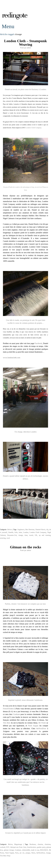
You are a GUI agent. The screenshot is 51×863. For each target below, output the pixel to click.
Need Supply (33, 726)
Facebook (38, 343)
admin (29, 48)
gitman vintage (9, 850)
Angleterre (20, 529)
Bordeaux (33, 844)
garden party (41, 847)
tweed (31, 535)
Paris (17, 853)
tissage (21, 535)
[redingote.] (15, 19)
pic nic (22, 853)
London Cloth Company (33, 128)
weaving (3, 538)
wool (8, 538)
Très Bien (7, 723)
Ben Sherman (29, 529)
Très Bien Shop (5, 856)
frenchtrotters (31, 847)
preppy (28, 853)
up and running (45, 535)
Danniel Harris (40, 529)
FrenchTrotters (8, 709)
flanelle (10, 532)
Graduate (16, 714)
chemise (40, 844)
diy (47, 529)
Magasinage (18, 844)
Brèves (9, 529)
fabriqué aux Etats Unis (18, 847)
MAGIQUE (44, 850)
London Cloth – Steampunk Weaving (25, 42)
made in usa (35, 850)
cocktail (2, 847)
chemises (48, 844)
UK (36, 535)
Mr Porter (42, 723)
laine (20, 532)
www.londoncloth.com (11, 358)
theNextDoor (41, 728)
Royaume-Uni (12, 535)
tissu (26, 535)
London (25, 532)
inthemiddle (26, 850)
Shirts (33, 853)
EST (7, 847)
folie (16, 532)
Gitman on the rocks (25, 547)
